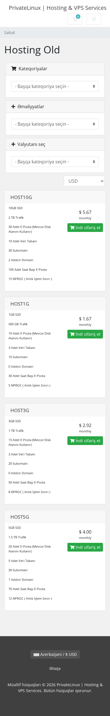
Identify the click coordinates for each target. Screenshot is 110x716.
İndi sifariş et (87, 227)
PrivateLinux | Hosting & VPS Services (58, 8)
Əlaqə (55, 668)
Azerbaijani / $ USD (58, 654)
